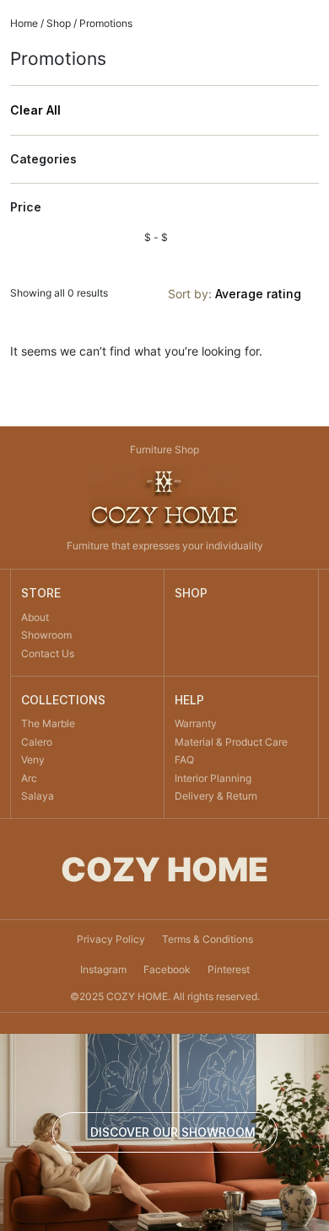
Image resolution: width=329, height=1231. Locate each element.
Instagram (103, 969)
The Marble (48, 723)
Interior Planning (213, 778)
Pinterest (229, 969)
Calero (36, 742)
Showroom (46, 635)
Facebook (167, 969)
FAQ (184, 759)
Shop (58, 23)
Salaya (37, 795)
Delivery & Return (216, 795)
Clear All (35, 110)
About (35, 617)
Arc (29, 778)
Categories (43, 159)
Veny (33, 759)
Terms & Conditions (207, 939)
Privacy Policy (111, 939)
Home (24, 23)
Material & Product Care (231, 742)
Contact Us (47, 653)
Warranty (196, 723)
